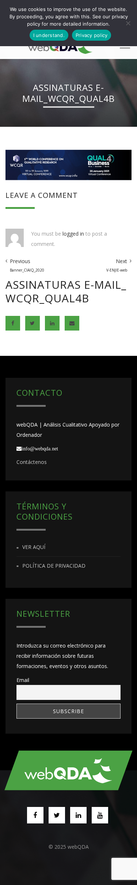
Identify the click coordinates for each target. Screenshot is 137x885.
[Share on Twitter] (32, 323)
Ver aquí (33, 547)
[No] (128, 23)
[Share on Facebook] (12, 323)
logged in (73, 233)
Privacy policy (92, 35)
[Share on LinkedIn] (52, 323)
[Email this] (72, 323)
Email (22, 679)
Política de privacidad (53, 565)
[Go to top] (69, 770)
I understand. (49, 35)
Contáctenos (31, 461)
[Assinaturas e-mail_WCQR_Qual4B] (68, 164)
